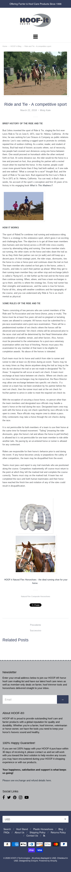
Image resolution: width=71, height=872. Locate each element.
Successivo (35, 630)
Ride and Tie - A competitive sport (37, 46)
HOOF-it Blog (15, 46)
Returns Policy (58, 832)
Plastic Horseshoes (43, 829)
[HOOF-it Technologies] (35, 28)
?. (41, 185)
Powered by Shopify (48, 860)
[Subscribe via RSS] (44, 835)
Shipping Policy (37, 832)
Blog (60, 829)
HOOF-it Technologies (20, 857)
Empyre (34, 860)
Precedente (35, 625)
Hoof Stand (22, 829)
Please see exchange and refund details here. (27, 780)
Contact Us (32, 835)
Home (4, 46)
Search (7, 829)
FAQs (6, 832)
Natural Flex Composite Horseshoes (35, 596)
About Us (19, 832)
